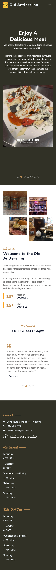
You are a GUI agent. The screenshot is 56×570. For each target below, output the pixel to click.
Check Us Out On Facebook (23, 436)
